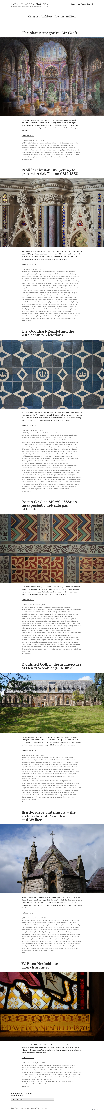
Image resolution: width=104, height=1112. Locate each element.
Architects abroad (36, 272)
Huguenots (48, 293)
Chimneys (24, 145)
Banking (72, 272)
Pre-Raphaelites (54, 771)
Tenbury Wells (72, 774)
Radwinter (25, 1077)
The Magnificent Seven (74, 626)
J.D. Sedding (39, 444)
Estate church (72, 148)
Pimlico (33, 449)
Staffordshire (61, 311)
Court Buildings (26, 281)
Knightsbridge (33, 447)
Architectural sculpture (63, 272)
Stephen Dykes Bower (43, 456)
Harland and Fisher (27, 290)
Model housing (32, 300)
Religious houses (62, 449)
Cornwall (46, 279)
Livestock (77, 927)
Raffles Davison (65, 623)
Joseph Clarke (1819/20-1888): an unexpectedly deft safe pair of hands (49, 505)
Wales (76, 458)
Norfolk (24, 302)
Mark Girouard (48, 297)
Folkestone (34, 286)
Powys (23, 932)
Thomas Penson (51, 934)
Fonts (39, 286)
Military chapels (62, 447)
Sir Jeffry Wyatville (27, 309)
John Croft (76, 150)
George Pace (39, 442)
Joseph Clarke (54, 619)
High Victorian (50, 150)
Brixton (42, 437)
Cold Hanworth (54, 145)
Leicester (65, 295)
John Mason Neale (68, 767)
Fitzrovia (72, 440)
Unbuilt (47, 157)
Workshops (62, 318)
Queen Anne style (56, 623)
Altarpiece (47, 1065)
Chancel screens (68, 757)
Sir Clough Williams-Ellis (29, 934)
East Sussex (38, 283)
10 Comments (27, 321)
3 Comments (27, 654)
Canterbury (66, 274)
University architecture (52, 458)
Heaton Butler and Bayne (45, 927)
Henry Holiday (68, 1072)
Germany (33, 288)
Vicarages (39, 316)
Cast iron (72, 274)
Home (73, 4)
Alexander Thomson (38, 143)
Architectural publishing (29, 435)
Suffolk (36, 314)
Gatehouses (71, 286)
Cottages (52, 279)
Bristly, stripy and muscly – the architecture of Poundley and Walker (49, 816)
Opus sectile (25, 623)
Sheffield (50, 451)
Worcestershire (53, 318)
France (78, 440)
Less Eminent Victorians (29, 4)
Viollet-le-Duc (70, 458)
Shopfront (37, 157)
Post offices (57, 302)
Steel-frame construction (29, 456)
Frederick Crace (46, 286)
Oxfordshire (37, 623)
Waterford (50, 776)
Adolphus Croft (27, 143)
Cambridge (48, 437)
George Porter (26, 288)
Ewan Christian (26, 286)
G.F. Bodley (31, 442)
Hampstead (76, 288)
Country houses (41, 148)
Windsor (46, 318)
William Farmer (67, 628)
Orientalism (42, 155)
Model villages (42, 300)
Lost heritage (39, 297)
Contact (90, 4)
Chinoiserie (35, 276)
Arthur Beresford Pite (57, 435)
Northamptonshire (32, 302)
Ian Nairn (54, 293)
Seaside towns (72, 307)
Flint (40, 1072)
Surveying (43, 934)
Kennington (25, 447)
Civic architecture (74, 920)
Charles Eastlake (26, 276)
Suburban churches (27, 314)
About (83, 4)
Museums (50, 621)
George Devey (73, 762)
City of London (55, 276)
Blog (78, 4)
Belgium (53, 1067)
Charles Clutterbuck (53, 609)
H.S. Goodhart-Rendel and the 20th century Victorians (48, 333)
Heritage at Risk (69, 290)
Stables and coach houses (49, 311)
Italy (29, 295)
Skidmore (36, 309)
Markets (30, 929)
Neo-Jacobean (56, 300)
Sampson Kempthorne (48, 307)
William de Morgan (47, 1079)
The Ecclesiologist (58, 314)
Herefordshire (59, 290)
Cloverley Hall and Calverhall (52, 1070)
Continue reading (28, 136)
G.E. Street (42, 150)
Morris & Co (38, 621)
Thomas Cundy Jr (69, 456)
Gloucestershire (41, 288)
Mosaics (49, 300)
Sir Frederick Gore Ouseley (50, 774)
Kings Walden (53, 1074)
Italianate (69, 150)
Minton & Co (52, 769)
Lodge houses (43, 152)
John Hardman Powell (55, 767)
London (32, 297)
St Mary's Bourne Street (67, 454)
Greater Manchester (73, 614)
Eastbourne (64, 148)
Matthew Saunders (58, 297)
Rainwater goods (34, 1077)
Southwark (31, 311)
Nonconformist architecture (30, 155)
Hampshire (69, 288)
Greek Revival (74, 442)
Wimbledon (40, 318)
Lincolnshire (35, 152)
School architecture (27, 157)
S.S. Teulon (76, 155)
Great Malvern (61, 288)
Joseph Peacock (26, 152)
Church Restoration (33, 145)
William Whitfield (55, 461)
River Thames (25, 451)
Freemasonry (35, 150)
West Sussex (57, 776)
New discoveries (75, 152)
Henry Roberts (50, 290)
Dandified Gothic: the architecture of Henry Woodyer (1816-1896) (51, 666)
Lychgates (38, 769)
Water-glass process (48, 628)
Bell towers (73, 435)
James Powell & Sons (42, 767)
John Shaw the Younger (58, 444)
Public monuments (66, 302)
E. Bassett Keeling (73, 281)
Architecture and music (43, 435)
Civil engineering (65, 276)
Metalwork (45, 769)
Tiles (23, 628)
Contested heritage (52, 612)
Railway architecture (51, 932)
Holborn (41, 293)
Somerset (24, 311)
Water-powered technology (72, 934)
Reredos (24, 304)
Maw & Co (36, 929)
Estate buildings (73, 283)
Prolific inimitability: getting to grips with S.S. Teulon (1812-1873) (50, 172)
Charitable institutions (39, 609)
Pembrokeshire (61, 929)
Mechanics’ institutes (71, 297)
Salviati (39, 307)
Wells (77, 316)
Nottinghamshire (43, 302)
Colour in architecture (66, 145)
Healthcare (42, 290)
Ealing (23, 283)
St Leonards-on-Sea (53, 454)
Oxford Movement (34, 771)
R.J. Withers (53, 449)
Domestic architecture (53, 148)
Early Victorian (30, 283)
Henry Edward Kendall (47, 616)
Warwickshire (58, 157)
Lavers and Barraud (56, 295)
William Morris (26, 778)
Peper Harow (44, 771)
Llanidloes (25, 929)
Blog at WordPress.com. (40, 1108)
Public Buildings (40, 932)
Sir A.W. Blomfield (58, 451)
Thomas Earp (68, 314)
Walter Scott (54, 316)
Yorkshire (63, 461)
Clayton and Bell (45, 145)
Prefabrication (30, 932)
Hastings (35, 290)
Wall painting (38, 628)
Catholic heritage (64, 143)
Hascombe (45, 764)
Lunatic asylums (65, 152)
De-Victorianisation (37, 281)
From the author (57, 286)
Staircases (69, 311)
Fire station (33, 927)
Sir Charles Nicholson (70, 451)
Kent (42, 295)
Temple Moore (26, 1079)
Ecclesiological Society (49, 283)
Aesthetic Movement (37, 607)
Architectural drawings (51, 143)
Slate (38, 454)
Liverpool (71, 927)
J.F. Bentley (47, 444)
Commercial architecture (29, 148)
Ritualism (74, 449)
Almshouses (26, 272)
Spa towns (38, 311)
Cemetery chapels (74, 143)
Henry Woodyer (58, 616)
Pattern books (52, 929)
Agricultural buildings (29, 920)
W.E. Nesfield (29, 628)
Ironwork (57, 150)
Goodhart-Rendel (51, 288)
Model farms (43, 929)
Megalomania (53, 447)
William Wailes (26, 318)
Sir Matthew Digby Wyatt (29, 454)
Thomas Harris (26, 458)
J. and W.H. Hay (63, 927)
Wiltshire (33, 318)
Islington (63, 150)
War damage (62, 316)
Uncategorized (31, 316)
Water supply (71, 316)
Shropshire (62, 1077)
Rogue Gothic (60, 304)
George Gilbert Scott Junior (55, 1072)
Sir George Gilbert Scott (49, 626)
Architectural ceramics (61, 433)
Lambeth (47, 295)
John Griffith (45, 619)
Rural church (68, 155)
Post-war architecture (42, 449)
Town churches (76, 314)
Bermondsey (31, 274)
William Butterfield (43, 461)
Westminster (66, 157)
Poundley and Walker (73, 929)
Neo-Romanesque (73, 447)
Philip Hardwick (26, 449)
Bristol (61, 757)
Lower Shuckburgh (53, 152)
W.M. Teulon (46, 316)
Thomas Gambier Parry (28, 776)
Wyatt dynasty (70, 318)
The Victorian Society (57, 456)
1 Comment (26, 1086)
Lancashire (65, 619)
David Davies (35, 925)
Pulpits (48, 155)
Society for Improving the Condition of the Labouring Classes (57, 309)
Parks (43, 623)
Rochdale (77, 623)
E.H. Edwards (71, 760)
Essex (66, 283)
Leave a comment (28, 159)
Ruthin (68, 932)
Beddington (67, 607)
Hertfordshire (26, 293)
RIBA (69, 449)
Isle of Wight (67, 293)
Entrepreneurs (66, 925)
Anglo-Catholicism (48, 433)
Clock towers (25, 279)
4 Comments (27, 491)
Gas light (64, 286)
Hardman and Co (35, 616)
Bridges (50, 274)
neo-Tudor (64, 300)
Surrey (43, 157)
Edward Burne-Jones (42, 762)
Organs (51, 302)
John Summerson (71, 444)
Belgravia (67, 435)
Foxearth (64, 614)
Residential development (34, 304)
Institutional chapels (28, 619)
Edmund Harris (27, 141)
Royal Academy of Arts (71, 304)
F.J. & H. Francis (26, 150)
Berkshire (24, 274)
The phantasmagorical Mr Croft (49, 33)
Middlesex (25, 300)
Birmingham (39, 274)
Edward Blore (60, 283)
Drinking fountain (62, 281)
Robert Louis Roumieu (57, 155)
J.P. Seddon (37, 619)
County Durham (69, 279)
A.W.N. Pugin (26, 433)
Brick (45, 274)
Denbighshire (43, 925)
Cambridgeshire (57, 274)
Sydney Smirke (47, 314)
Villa (52, 157)
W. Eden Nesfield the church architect (40, 965)
